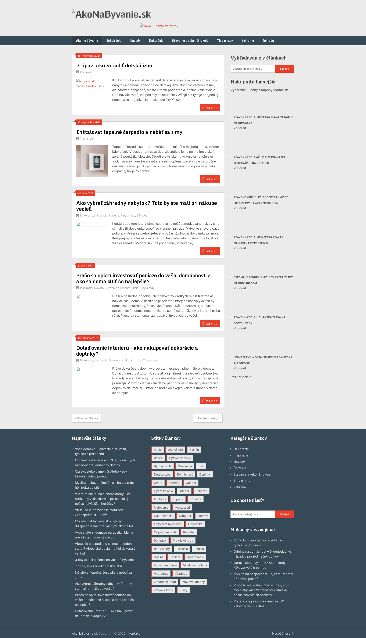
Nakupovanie (163, 515)
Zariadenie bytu (165, 582)
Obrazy (203, 515)
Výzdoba (181, 573)
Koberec (201, 491)
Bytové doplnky (180, 458)
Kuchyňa (160, 499)
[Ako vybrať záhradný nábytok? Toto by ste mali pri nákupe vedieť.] (92, 237)
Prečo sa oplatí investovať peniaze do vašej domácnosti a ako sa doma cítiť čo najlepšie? (143, 278)
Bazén (158, 458)
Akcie (158, 449)
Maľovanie (161, 507)
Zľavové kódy (163, 590)
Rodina (199, 549)
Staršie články (87, 418)
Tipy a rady (225, 40)
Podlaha (188, 532)
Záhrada (268, 40)
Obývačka (195, 524)
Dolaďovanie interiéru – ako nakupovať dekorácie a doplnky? (137, 351)
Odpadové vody (165, 532)
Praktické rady (183, 540)
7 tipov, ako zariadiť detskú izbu (114, 65)
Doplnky (205, 474)
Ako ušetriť (175, 449)
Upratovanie (195, 557)
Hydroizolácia (163, 491)
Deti (201, 466)
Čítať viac (209, 107)
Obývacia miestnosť (168, 524)
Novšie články (207, 418)
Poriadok (160, 540)
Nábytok (185, 515)
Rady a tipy (162, 549)
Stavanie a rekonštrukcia (190, 40)
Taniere (175, 557)
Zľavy (183, 590)
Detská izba (162, 474)
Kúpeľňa (195, 499)
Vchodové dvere (165, 565)
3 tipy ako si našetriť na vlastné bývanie (104, 560)
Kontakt (134, 633)
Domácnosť (185, 474)
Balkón (194, 449)
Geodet (191, 482)
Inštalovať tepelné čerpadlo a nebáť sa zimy (129, 132)
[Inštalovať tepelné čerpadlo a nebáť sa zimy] (92, 160)
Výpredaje (161, 573)
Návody (135, 40)
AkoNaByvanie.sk (85, 633)
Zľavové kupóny (193, 582)
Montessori (182, 507)
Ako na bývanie (87, 40)
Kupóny (178, 499)
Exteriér (174, 482)
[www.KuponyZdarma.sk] (159, 26)
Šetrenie (247, 40)
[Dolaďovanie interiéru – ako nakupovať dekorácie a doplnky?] (92, 382)
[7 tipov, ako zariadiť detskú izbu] (92, 94)
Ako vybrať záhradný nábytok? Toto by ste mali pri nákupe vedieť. (146, 206)
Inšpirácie (114, 40)
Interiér (184, 491)
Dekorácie (156, 40)
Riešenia (182, 549)
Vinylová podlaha (195, 565)
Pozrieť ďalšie (241, 377)
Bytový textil (162, 466)
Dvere (158, 482)
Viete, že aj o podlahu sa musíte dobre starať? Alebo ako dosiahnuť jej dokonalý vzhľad (105, 548)
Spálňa (159, 557)
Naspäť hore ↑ (283, 633)
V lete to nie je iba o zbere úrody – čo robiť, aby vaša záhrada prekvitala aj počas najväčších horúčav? (103, 499)
